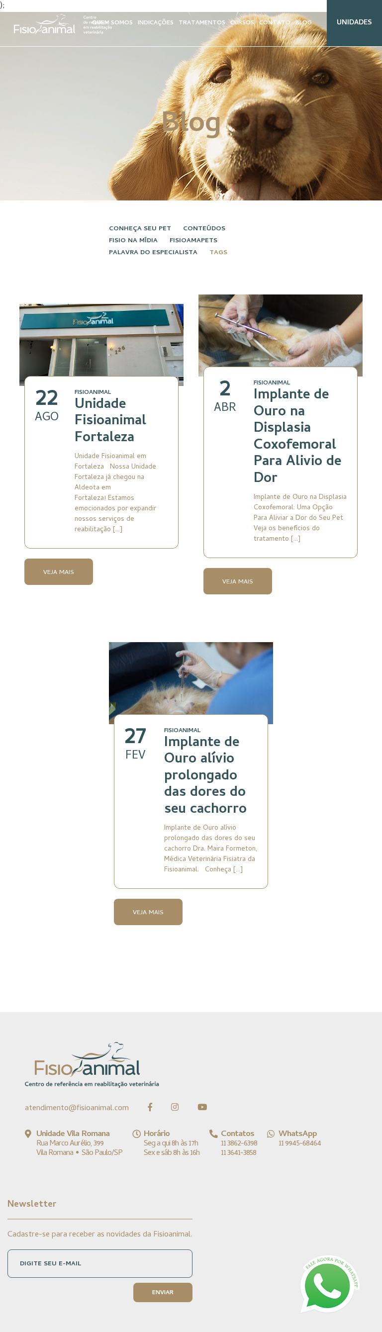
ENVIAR (163, 1293)
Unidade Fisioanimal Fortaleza (110, 422)
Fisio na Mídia (133, 241)
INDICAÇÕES (156, 23)
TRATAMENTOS (202, 23)
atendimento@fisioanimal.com (77, 1108)
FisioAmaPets (193, 241)
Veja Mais (58, 573)
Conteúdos (204, 229)
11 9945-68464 (300, 1144)
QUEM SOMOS (112, 23)
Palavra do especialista (153, 253)
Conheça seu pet (140, 229)
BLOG (303, 23)
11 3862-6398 (239, 1144)
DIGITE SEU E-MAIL (50, 1264)
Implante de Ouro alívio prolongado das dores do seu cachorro (205, 777)
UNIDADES (354, 23)
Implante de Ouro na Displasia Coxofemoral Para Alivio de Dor (297, 437)
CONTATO (274, 23)
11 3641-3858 (238, 1153)
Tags (218, 253)
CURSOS (242, 23)
